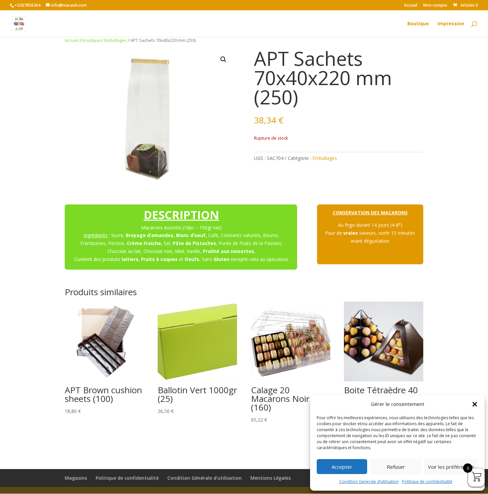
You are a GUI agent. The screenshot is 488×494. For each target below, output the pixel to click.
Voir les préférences (451, 466)
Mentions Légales (270, 478)
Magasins (76, 478)
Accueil (410, 5)
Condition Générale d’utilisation (204, 478)
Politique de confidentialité (427, 481)
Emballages (115, 40)
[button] (474, 404)
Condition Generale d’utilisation (369, 481)
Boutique (418, 24)
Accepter (342, 466)
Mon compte (435, 5)
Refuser (396, 466)
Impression (451, 24)
